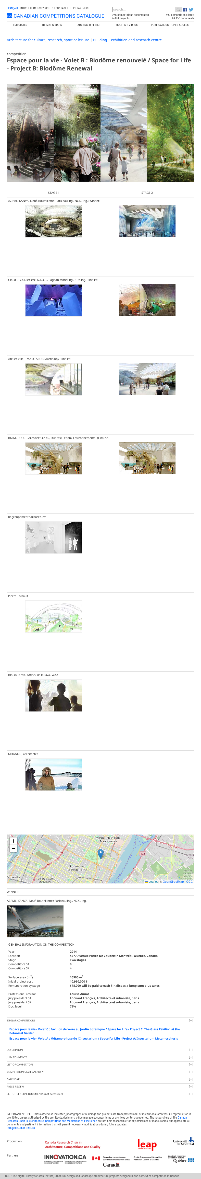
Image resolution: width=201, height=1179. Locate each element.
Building (100, 39)
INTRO (23, 8)
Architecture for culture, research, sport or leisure (48, 39)
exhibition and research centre (136, 39)
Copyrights (45, 8)
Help (72, 8)
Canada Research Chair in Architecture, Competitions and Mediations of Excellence (97, 1119)
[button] (101, 854)
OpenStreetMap (173, 881)
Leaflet (153, 881)
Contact (61, 8)
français (12, 8)
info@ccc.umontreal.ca (21, 1128)
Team (33, 8)
